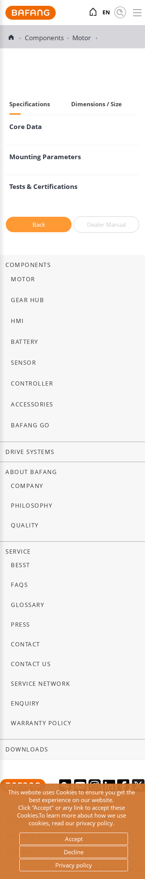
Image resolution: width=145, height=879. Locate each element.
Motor (82, 37)
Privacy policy (73, 865)
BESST (20, 565)
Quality (25, 525)
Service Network (40, 684)
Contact (25, 644)
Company (27, 486)
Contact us (31, 664)
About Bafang (31, 472)
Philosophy (31, 506)
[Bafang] (30, 17)
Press (20, 625)
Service (18, 551)
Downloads (26, 749)
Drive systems (30, 452)
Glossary (27, 605)
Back (38, 224)
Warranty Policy (41, 723)
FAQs (19, 585)
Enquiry (25, 703)
